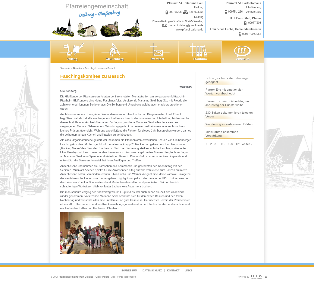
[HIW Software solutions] (256, 278)
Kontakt (173, 270)
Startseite (65, 68)
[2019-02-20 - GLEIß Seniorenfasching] (93, 232)
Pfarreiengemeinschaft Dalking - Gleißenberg (84, 276)
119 (222, 144)
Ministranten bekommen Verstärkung (221, 133)
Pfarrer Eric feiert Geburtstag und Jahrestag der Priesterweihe (228, 103)
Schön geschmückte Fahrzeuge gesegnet (226, 80)
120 (230, 144)
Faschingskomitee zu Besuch (100, 68)
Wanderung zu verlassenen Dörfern (229, 124)
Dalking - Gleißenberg (98, 20)
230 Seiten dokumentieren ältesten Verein (229, 114)
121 (238, 144)
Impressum (129, 270)
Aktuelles (77, 68)
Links (188, 270)
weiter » (247, 144)
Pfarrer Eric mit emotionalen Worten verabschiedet (224, 91)
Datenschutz (152, 270)
